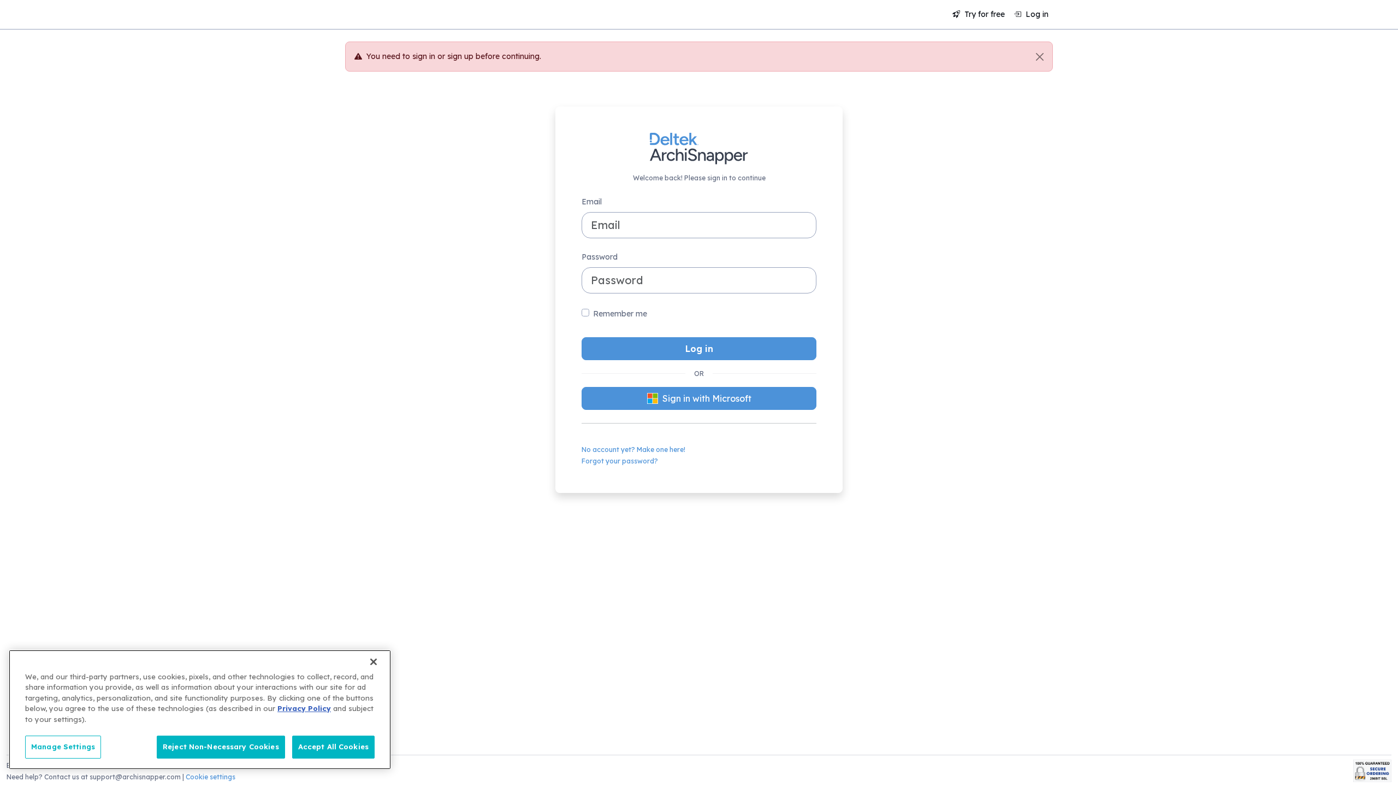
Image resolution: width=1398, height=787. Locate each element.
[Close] (1039, 57)
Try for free (983, 14)
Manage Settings (63, 746)
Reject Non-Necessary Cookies (221, 746)
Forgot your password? (620, 461)
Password (600, 257)
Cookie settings (210, 777)
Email (592, 202)
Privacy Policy (304, 708)
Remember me (620, 314)
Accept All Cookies (333, 746)
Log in (1035, 14)
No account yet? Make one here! (633, 449)
